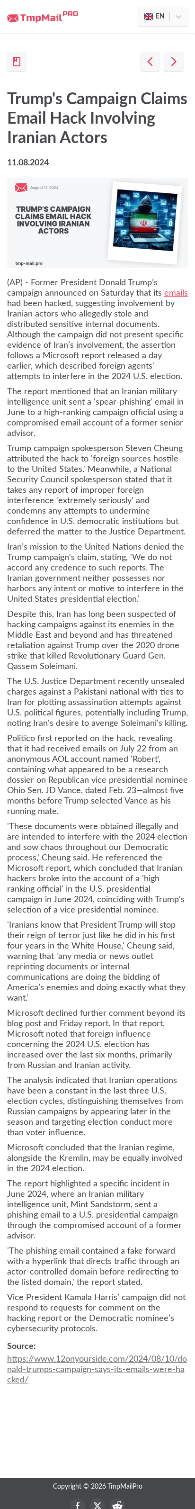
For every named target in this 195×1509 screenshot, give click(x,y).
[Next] (173, 61)
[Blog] (16, 61)
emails (176, 293)
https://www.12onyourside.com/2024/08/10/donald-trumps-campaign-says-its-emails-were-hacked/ (97, 1369)
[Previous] (150, 61)
